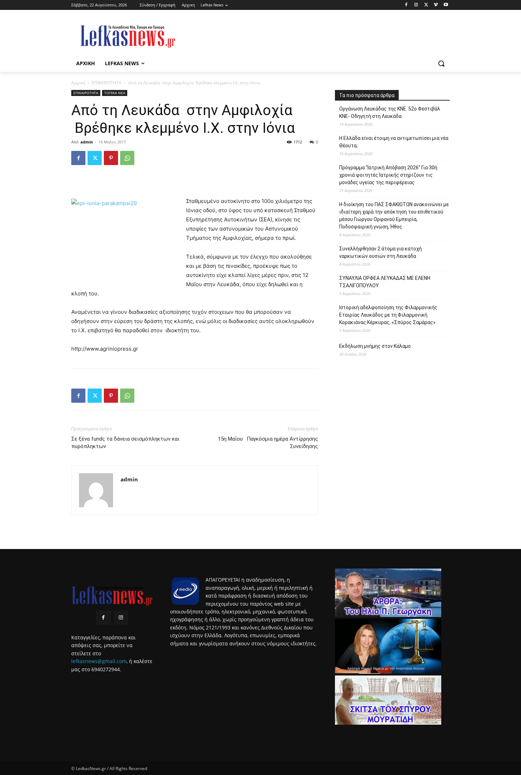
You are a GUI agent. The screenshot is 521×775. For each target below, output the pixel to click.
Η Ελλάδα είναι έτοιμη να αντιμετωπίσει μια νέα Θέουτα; (393, 141)
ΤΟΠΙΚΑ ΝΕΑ (114, 92)
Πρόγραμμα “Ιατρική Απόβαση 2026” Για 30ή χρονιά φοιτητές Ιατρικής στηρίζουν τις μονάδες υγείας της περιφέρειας (388, 175)
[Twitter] (426, 5)
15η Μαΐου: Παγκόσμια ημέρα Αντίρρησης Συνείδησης (268, 442)
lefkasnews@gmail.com (99, 661)
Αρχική (78, 83)
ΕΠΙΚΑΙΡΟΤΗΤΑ (107, 83)
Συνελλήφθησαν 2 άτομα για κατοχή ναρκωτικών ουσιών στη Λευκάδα (380, 252)
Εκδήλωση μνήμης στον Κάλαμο (375, 346)
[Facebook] (406, 5)
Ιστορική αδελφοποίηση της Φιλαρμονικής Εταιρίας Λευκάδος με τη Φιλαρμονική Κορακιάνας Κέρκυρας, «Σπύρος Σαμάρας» (388, 315)
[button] (441, 63)
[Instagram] (416, 5)
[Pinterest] (111, 158)
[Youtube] (446, 5)
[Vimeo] (436, 5)
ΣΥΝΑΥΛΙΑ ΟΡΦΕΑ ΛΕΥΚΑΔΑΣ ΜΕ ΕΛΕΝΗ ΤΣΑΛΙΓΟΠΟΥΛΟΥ (384, 281)
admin (86, 142)
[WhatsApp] (127, 158)
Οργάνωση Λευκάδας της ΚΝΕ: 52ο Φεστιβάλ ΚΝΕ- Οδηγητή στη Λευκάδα (389, 112)
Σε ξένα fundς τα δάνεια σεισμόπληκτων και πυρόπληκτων (125, 442)
